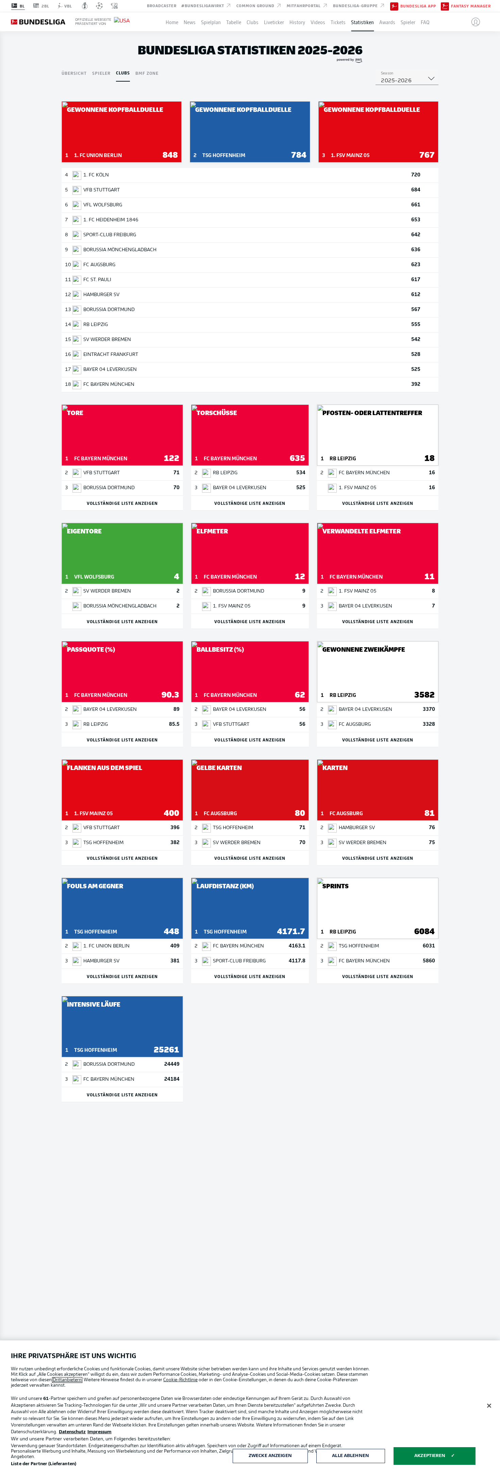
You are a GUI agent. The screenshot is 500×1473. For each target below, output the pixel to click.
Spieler (408, 21)
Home (172, 21)
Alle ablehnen (350, 1456)
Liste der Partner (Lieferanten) (43, 1464)
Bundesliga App (418, 6)
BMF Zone (147, 73)
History (297, 21)
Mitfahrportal (304, 5)
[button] (473, 21)
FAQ (425, 21)
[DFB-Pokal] (85, 5)
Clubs (253, 21)
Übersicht (74, 73)
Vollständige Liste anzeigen (122, 503)
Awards (387, 21)
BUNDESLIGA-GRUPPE (356, 5)
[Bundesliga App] (394, 5)
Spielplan (211, 21)
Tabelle (233, 21)
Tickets (338, 21)
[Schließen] (489, 1405)
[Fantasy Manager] (445, 5)
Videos (318, 21)
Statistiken (362, 21)
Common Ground (256, 5)
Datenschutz (72, 1432)
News (190, 21)
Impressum (99, 1432)
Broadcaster (162, 5)
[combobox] (407, 81)
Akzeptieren (429, 1456)
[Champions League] (99, 5)
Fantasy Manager (471, 6)
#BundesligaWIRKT (203, 5)
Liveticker (274, 21)
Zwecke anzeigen (270, 1456)
